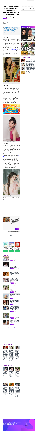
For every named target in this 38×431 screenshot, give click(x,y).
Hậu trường (11, 298)
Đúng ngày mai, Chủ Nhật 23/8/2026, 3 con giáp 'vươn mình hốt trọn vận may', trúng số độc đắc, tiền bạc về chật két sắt (5, 375)
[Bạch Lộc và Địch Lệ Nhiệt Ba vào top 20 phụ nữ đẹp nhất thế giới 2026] (6, 302)
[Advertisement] (18, 207)
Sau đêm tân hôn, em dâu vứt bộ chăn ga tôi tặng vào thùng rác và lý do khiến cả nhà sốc (15, 315)
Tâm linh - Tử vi (12, 268)
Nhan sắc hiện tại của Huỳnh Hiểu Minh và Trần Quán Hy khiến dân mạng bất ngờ (28, 40)
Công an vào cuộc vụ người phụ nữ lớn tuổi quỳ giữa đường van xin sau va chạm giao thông (15, 258)
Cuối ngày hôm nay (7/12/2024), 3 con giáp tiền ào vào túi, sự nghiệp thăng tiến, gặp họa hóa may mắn (11, 32)
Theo (13, 231)
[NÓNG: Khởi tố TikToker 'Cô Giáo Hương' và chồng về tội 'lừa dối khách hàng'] (31, 44)
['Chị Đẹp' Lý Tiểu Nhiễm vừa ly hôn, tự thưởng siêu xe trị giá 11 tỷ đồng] (6, 274)
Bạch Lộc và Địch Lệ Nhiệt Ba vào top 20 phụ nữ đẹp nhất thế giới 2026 (14, 301)
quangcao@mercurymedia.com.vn (30, 424)
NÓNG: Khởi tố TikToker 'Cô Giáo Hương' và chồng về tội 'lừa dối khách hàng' (31, 49)
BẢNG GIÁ (26, 425)
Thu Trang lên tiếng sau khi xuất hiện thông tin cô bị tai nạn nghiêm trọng (15, 295)
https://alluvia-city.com (25, 7)
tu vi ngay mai (6, 239)
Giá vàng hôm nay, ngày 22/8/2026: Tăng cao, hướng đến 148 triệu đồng (30, 72)
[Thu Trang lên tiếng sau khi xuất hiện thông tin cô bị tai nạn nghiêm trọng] (6, 296)
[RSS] (29, 425)
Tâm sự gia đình (11, 283)
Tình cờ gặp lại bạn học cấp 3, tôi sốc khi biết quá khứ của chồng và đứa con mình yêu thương (14, 280)
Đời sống (11, 260)
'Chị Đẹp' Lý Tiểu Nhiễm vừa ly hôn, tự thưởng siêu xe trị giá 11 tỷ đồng (15, 273)
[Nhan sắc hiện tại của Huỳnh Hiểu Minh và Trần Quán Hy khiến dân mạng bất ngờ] (28, 33)
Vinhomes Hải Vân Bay (29, 8)
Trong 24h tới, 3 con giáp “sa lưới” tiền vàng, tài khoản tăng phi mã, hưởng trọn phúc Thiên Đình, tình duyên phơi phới (14, 308)
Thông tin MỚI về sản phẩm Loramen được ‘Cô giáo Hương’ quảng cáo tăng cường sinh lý (24, 49)
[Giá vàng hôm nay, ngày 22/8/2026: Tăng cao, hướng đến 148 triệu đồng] (23, 72)
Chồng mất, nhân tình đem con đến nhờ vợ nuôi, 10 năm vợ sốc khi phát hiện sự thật (15, 321)
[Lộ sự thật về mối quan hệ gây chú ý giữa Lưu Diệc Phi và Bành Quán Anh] (31, 53)
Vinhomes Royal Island (25, 5)
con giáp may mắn (14, 49)
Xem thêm (11, 328)
